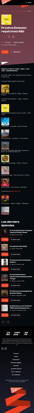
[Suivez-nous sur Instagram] (5, 348)
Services (16, 365)
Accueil (3, 11)
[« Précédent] (3, 322)
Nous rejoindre (16, 371)
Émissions (10, 11)
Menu (29, 2)
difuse (23, 381)
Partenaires (16, 359)
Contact (16, 353)
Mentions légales (16, 362)
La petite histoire (16, 368)
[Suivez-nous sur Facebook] (2, 348)
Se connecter (16, 374)
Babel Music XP (15, 191)
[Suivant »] (8, 322)
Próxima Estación (20, 11)
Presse (16, 356)
